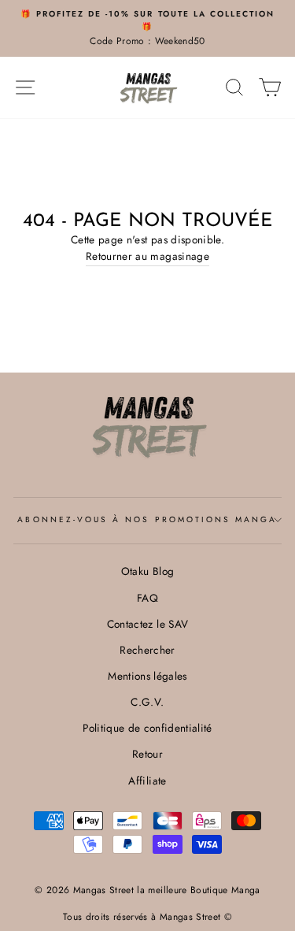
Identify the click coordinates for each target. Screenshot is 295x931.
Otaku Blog (147, 571)
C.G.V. (147, 702)
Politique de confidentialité (147, 728)
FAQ (147, 598)
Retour (147, 754)
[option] (147, 28)
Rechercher (147, 650)
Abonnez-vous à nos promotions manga (147, 519)
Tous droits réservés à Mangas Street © (147, 917)
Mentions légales (147, 676)
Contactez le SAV (147, 624)
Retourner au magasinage (147, 256)
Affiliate (147, 780)
